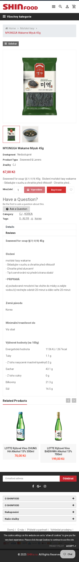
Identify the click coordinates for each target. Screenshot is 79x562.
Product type (10, 159)
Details (10, 226)
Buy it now (56, 190)
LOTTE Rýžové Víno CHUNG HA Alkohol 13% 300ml (21, 450)
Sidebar (12, 43)
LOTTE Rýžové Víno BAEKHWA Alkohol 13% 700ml (58, 451)
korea (38, 218)
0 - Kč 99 (24, 218)
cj (32, 218)
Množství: (8, 189)
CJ (14, 164)
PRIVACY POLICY (56, 546)
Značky (7, 165)
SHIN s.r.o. (33, 554)
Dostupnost (9, 154)
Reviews (11, 232)
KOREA (28, 213)
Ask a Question (18, 208)
